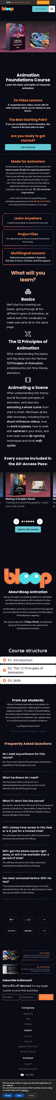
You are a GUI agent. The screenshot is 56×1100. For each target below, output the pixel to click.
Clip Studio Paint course (20, 2)
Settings (31, 1095)
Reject (19, 1095)
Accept (7, 1095)
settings (24, 1090)
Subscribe (46, 996)
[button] (52, 9)
